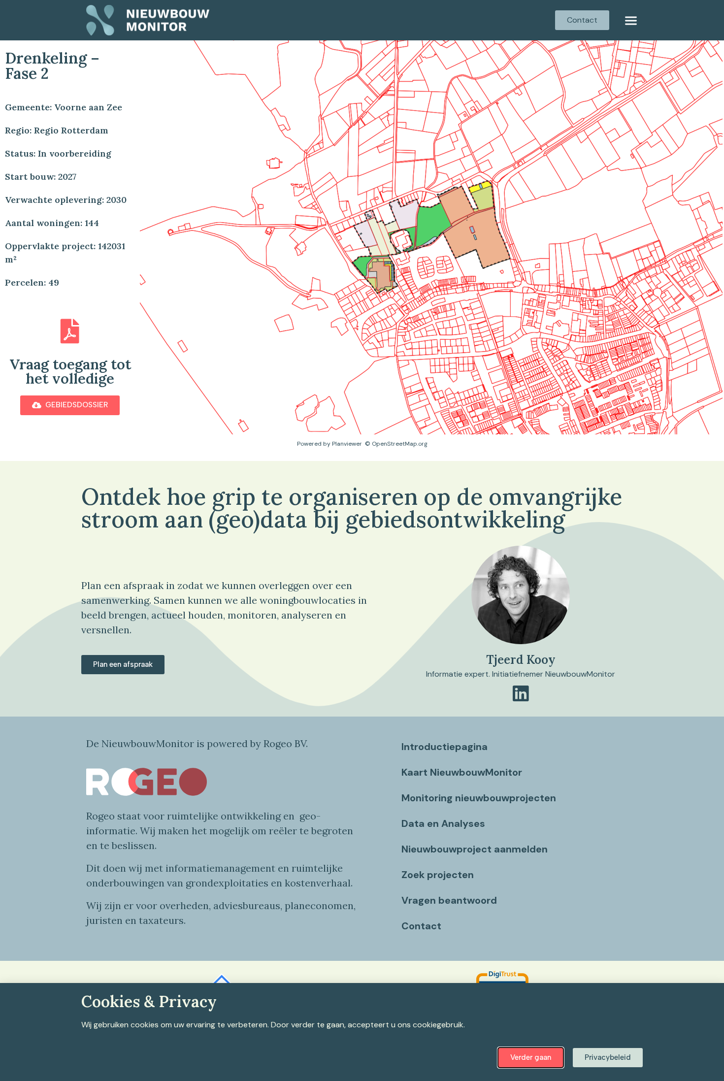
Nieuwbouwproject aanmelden (474, 849)
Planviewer (347, 444)
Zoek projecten (437, 874)
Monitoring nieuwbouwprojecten (478, 797)
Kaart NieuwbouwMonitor (461, 772)
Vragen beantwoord (449, 900)
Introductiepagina (444, 746)
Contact (421, 925)
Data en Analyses (443, 823)
